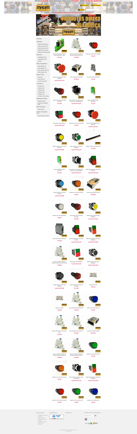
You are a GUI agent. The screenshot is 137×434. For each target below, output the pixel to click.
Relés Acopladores (42, 63)
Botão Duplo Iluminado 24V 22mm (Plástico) (76, 239)
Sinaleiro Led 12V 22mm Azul (93, 400)
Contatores (40, 83)
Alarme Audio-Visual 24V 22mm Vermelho (76, 285)
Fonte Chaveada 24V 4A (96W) (93, 331)
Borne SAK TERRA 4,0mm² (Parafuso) (93, 100)
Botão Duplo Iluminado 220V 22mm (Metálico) (93, 377)
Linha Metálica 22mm (42, 59)
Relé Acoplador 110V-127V (43, 70)
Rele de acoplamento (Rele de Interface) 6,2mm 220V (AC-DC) (59, 354)
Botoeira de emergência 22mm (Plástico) (93, 124)
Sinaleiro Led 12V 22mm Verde (76, 400)
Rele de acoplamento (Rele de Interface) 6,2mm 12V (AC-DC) (76, 354)
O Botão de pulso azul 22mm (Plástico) (59, 193)
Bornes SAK (40, 74)
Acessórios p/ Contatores (43, 96)
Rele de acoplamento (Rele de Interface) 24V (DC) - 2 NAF (59, 54)
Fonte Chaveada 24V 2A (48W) (76, 77)
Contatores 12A (41, 88)
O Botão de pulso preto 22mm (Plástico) (59, 285)
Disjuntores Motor (42, 98)
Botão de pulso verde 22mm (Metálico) (76, 147)
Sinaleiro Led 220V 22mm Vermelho (93, 54)
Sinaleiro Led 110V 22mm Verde (93, 354)
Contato (40, 424)
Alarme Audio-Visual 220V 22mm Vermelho (59, 100)
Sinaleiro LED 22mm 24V (43, 46)
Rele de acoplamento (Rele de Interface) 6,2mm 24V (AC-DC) (76, 54)
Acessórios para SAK (42, 81)
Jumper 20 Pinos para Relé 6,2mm (93, 146)
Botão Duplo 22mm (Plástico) (59, 123)
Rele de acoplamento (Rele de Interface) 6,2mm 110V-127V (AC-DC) (59, 262)
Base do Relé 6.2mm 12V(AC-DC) (76, 331)
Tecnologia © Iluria (68, 431)
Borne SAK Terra (41, 79)
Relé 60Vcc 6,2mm (93, 284)
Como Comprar (41, 417)
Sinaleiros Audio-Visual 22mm (44, 52)
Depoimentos (41, 423)
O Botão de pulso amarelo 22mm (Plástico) (59, 147)
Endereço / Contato (42, 421)
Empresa (40, 416)
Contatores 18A (41, 90)
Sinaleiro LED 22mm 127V (43, 48)
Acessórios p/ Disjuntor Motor (43, 103)
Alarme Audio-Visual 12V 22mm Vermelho (76, 216)
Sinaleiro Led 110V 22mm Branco (59, 215)
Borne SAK (40, 77)
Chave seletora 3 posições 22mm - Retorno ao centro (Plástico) (76, 100)
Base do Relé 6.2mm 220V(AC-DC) (76, 307)
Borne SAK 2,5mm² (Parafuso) (93, 77)
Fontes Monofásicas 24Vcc (43, 115)
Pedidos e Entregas (42, 419)
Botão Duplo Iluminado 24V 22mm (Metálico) (93, 239)
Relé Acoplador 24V (42, 68)
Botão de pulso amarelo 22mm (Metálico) (93, 216)
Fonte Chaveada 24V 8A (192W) (93, 192)
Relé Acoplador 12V (42, 66)
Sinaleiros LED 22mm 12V (43, 44)
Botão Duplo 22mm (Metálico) (76, 261)
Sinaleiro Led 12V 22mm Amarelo (76, 192)
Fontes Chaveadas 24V (42, 112)
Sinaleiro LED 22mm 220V (43, 50)
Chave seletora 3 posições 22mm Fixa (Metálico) (76, 377)
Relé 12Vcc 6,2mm (59, 307)
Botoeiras (39, 54)
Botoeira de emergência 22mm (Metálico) (59, 77)
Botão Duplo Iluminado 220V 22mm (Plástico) (93, 170)
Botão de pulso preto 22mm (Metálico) (93, 262)
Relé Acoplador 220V (42, 72)
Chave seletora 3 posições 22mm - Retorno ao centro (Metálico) (76, 170)
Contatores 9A (41, 86)
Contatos (40, 61)
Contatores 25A (41, 92)
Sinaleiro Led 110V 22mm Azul (93, 307)
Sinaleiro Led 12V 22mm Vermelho (59, 400)
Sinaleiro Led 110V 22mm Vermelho (76, 123)
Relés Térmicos (41, 107)
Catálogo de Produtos (43, 415)
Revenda (39, 38)
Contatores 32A (41, 94)
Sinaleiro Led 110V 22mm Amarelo (59, 377)
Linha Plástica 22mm (42, 57)
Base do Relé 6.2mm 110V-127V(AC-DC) (59, 331)
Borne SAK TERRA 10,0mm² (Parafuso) (59, 170)
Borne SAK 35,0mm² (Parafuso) (59, 238)
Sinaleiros (39, 41)
